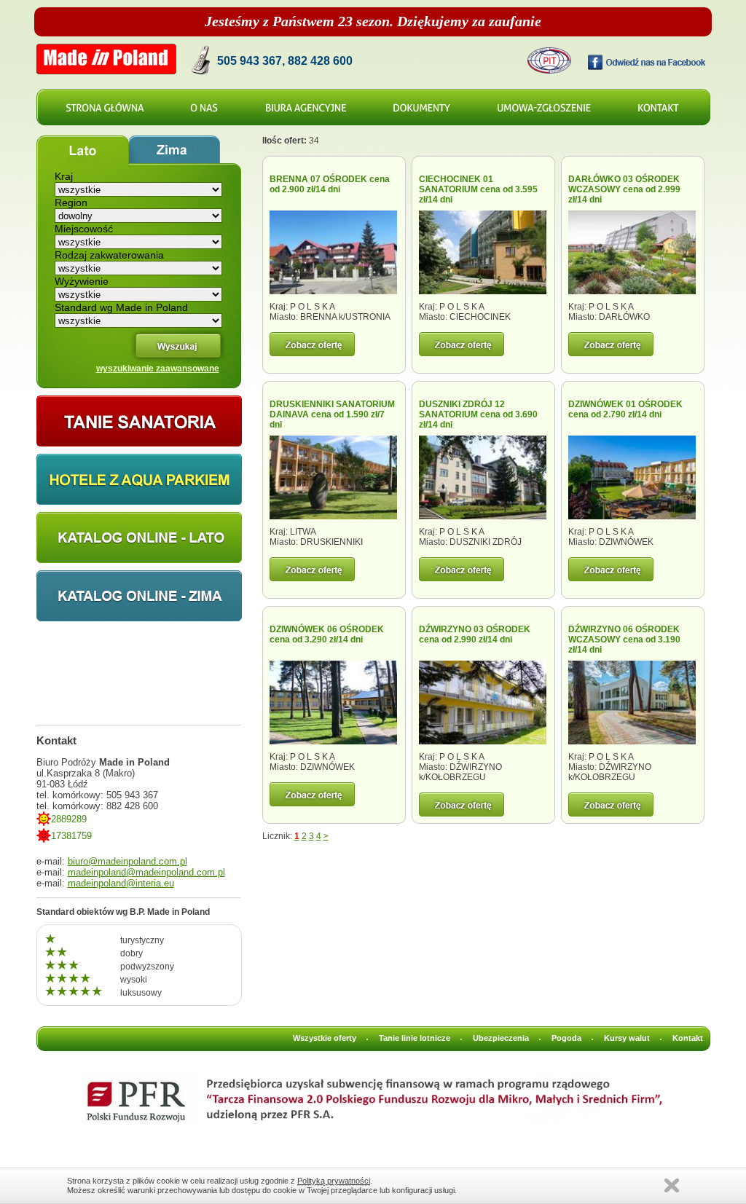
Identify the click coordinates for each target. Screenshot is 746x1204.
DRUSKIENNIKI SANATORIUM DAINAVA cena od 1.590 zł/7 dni (332, 414)
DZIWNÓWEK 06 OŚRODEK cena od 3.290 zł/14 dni (327, 634)
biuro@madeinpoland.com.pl (127, 861)
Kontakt (687, 1038)
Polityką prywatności (333, 1180)
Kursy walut (627, 1038)
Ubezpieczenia (501, 1038)
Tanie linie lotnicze (414, 1038)
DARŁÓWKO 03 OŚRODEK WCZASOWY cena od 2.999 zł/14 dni (624, 189)
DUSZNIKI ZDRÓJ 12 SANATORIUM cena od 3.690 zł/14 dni (478, 414)
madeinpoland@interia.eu (121, 883)
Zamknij (671, 1185)
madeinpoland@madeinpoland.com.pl (146, 872)
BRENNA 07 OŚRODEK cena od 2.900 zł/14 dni (330, 184)
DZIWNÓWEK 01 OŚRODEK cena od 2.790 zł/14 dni (625, 409)
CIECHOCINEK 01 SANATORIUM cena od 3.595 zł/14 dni (478, 189)
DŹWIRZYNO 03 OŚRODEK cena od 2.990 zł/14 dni (474, 634)
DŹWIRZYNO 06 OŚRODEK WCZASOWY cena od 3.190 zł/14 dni (624, 639)
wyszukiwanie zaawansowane (157, 368)
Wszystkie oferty (324, 1038)
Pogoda (566, 1038)
